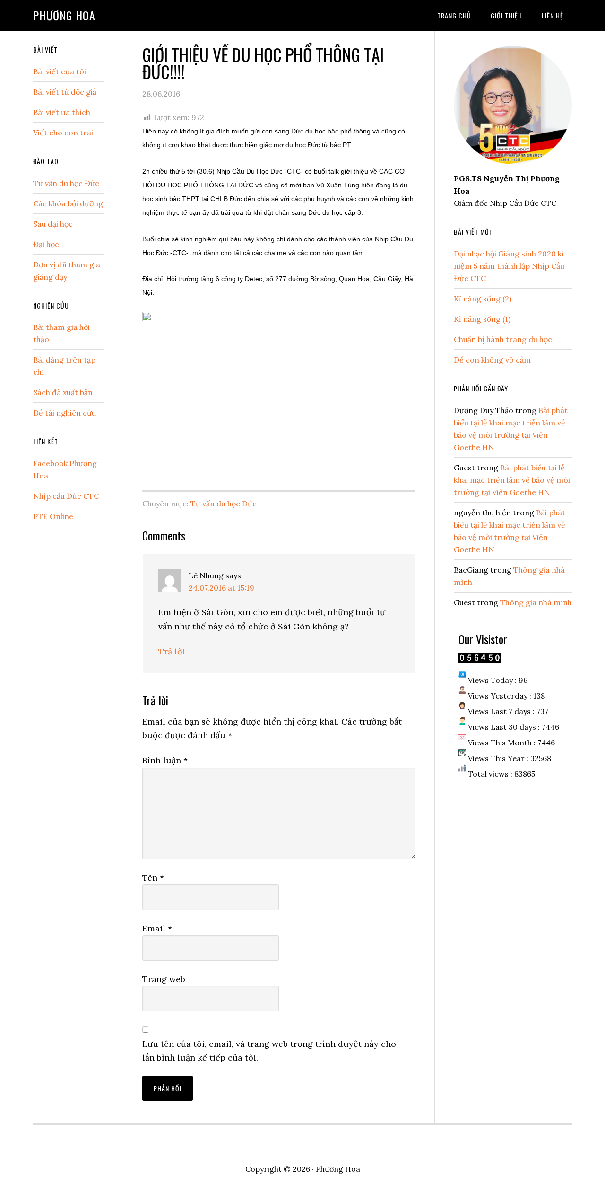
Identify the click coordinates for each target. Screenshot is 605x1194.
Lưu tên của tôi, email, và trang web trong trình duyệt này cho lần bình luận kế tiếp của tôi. (269, 1050)
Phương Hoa (64, 15)
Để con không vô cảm (492, 359)
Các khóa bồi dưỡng (68, 203)
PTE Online (53, 516)
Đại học (46, 244)
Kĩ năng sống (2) (482, 298)
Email (157, 928)
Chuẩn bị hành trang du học (503, 339)
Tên (153, 877)
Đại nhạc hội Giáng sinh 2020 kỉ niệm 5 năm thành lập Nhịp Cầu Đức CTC (509, 266)
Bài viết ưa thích (61, 112)
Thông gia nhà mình (536, 602)
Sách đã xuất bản (63, 392)
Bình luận (165, 760)
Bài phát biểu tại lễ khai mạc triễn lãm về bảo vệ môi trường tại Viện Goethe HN (512, 480)
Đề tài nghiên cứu (64, 412)
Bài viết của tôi (59, 71)
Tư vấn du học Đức (223, 503)
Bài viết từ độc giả (64, 92)
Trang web (163, 978)
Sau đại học (53, 224)
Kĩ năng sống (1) (482, 319)
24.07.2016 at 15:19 (221, 588)
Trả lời (171, 651)
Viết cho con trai (63, 132)
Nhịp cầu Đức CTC (66, 496)
